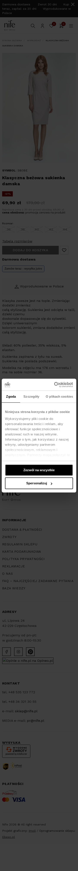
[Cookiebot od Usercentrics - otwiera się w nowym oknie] (55, 385)
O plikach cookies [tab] (59, 396)
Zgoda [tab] (11, 396)
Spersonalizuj (36, 483)
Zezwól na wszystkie (39, 470)
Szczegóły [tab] (31, 396)
